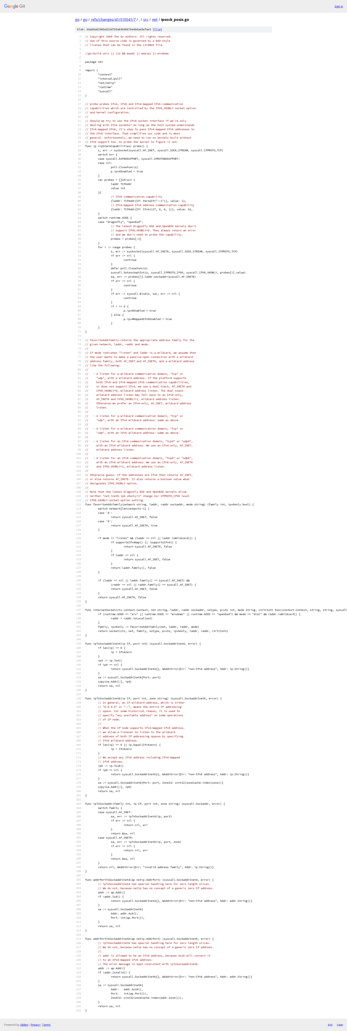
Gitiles (24, 1025)
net (155, 19)
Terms (46, 1025)
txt (330, 1024)
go (77, 19)
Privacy (35, 1025)
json (340, 1024)
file (157, 29)
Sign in (339, 6)
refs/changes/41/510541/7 (113, 19)
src (145, 19)
